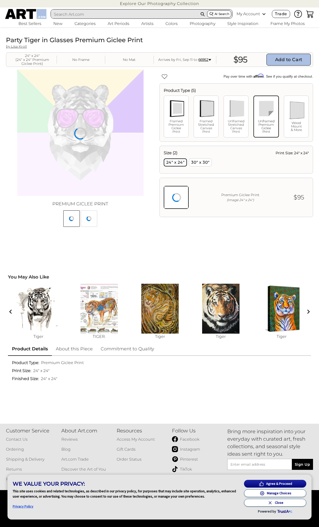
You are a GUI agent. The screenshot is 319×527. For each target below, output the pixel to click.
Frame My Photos (287, 23)
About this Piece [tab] (74, 349)
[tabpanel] (236, 181)
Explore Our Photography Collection (159, 3)
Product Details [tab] (30, 349)
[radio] (175, 162)
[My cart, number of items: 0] (310, 14)
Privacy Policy (23, 506)
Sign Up (302, 464)
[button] (159, 3)
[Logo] (26, 14)
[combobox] (124, 14)
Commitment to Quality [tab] (127, 349)
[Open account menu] (264, 13)
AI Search (222, 14)
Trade (281, 13)
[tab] (176, 116)
